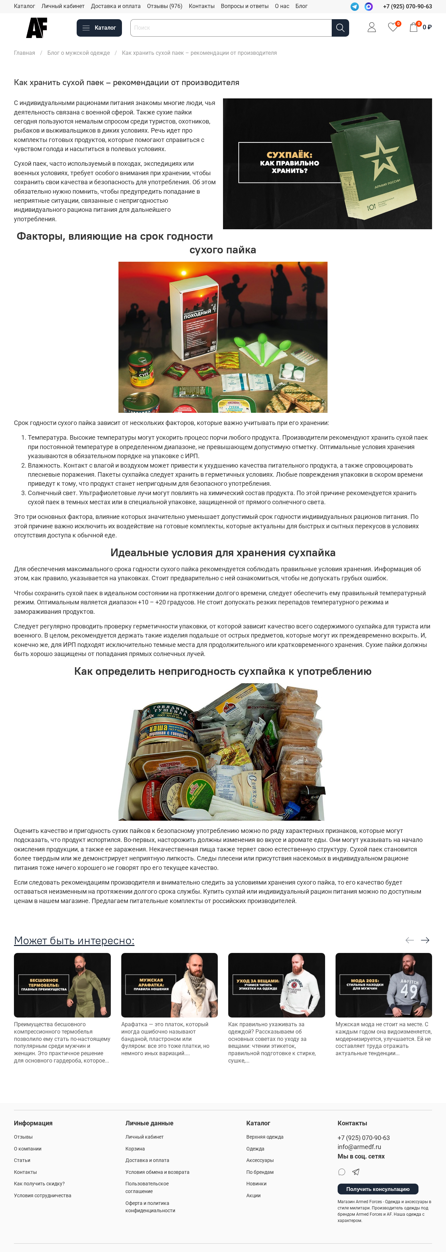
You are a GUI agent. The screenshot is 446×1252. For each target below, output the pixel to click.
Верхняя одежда (265, 1137)
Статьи (22, 1160)
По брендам (260, 1172)
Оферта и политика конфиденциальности (150, 1207)
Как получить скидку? (39, 1184)
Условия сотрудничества (42, 1196)
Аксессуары (260, 1160)
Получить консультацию (378, 1189)
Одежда (255, 1149)
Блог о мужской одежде (78, 53)
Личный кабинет (63, 6)
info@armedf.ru (359, 1146)
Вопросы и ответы (245, 6)
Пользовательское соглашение (147, 1187)
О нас (282, 6)
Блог (301, 6)
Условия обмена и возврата (157, 1172)
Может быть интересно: (74, 940)
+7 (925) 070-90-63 (364, 1137)
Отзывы (23, 1137)
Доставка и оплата (116, 6)
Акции (253, 1196)
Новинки (256, 1184)
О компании (27, 1149)
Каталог (24, 6)
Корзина (135, 1149)
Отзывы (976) (165, 6)
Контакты (202, 6)
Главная (24, 53)
